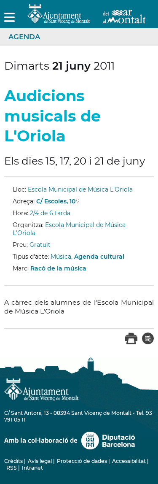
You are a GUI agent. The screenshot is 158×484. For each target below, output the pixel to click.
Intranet (32, 468)
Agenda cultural (99, 256)
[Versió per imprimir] (131, 342)
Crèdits (13, 461)
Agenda (24, 36)
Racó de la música (58, 268)
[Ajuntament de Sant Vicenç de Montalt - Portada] (86, 19)
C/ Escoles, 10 (55, 201)
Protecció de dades (82, 461)
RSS (11, 468)
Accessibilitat (129, 461)
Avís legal (40, 461)
